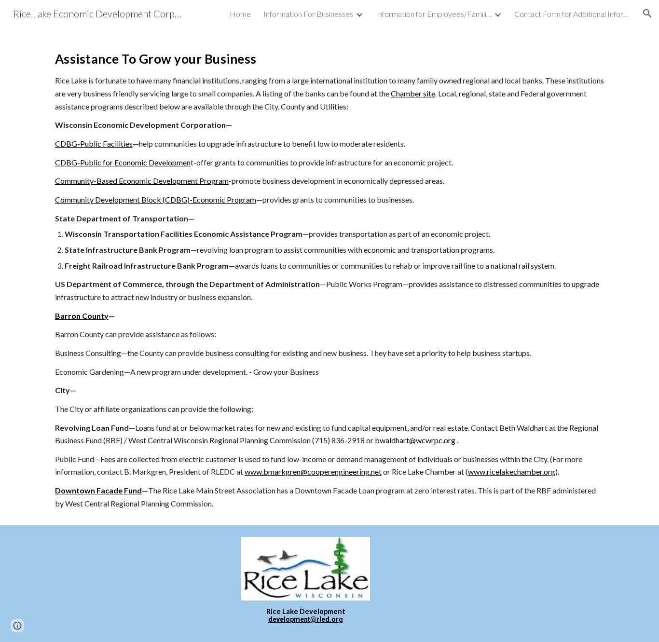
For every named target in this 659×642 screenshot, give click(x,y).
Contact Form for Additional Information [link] (572, 13)
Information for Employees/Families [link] (434, 13)
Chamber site (413, 93)
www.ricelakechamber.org (511, 471)
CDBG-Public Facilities (94, 143)
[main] (329, 276)
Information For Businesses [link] (308, 13)
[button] (647, 13)
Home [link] (240, 13)
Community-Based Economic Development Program (142, 180)
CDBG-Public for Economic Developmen (123, 162)
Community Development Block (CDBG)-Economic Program (155, 199)
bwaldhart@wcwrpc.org (415, 440)
